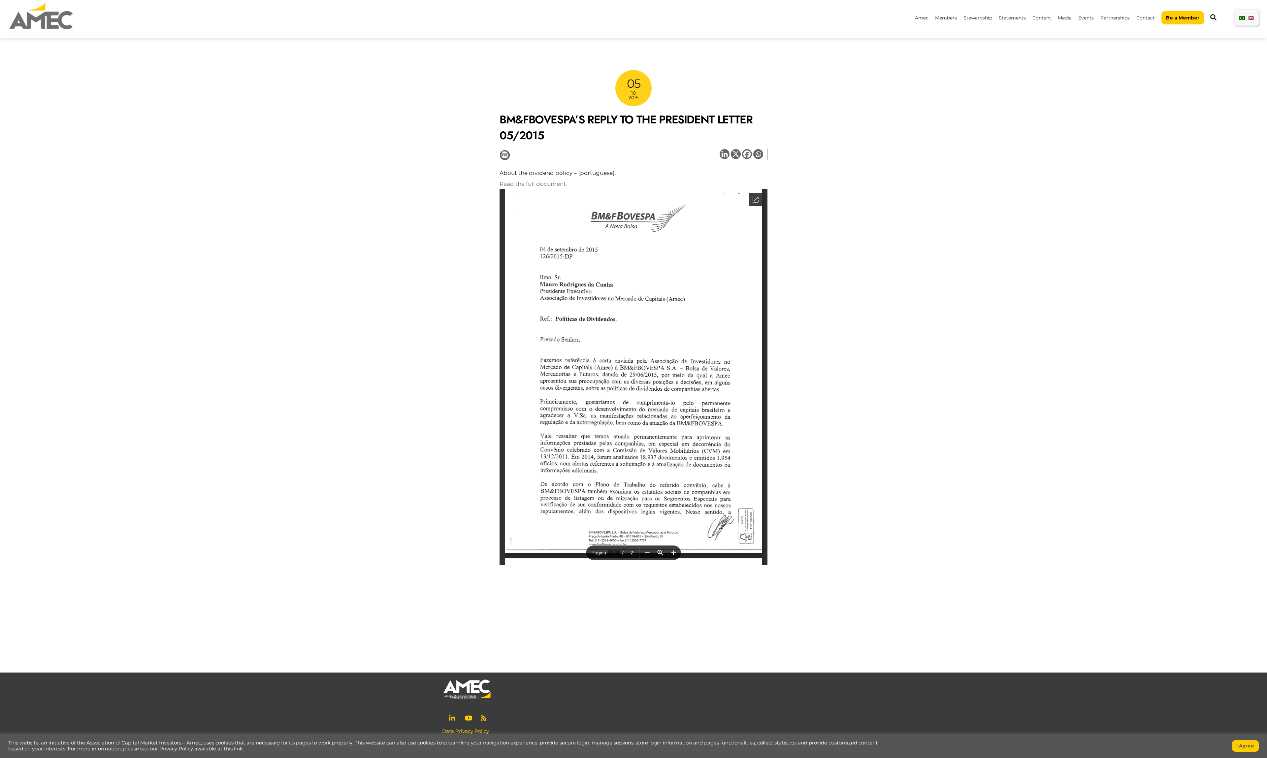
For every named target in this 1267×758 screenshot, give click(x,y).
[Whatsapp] (758, 154)
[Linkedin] (725, 154)
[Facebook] (747, 154)
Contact (1145, 17)
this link (233, 749)
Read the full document (533, 184)
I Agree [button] (1245, 745)
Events (1086, 17)
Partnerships (1115, 17)
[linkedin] (452, 717)
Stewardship (977, 17)
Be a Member (1182, 17)
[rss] (484, 717)
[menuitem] (1242, 17)
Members (946, 17)
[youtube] (468, 717)
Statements (1012, 17)
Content (1041, 17)
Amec (921, 17)
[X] (736, 154)
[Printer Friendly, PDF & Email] (505, 154)
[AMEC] (41, 30)
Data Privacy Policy (465, 731)
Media (1065, 17)
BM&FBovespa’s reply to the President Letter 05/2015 (626, 128)
